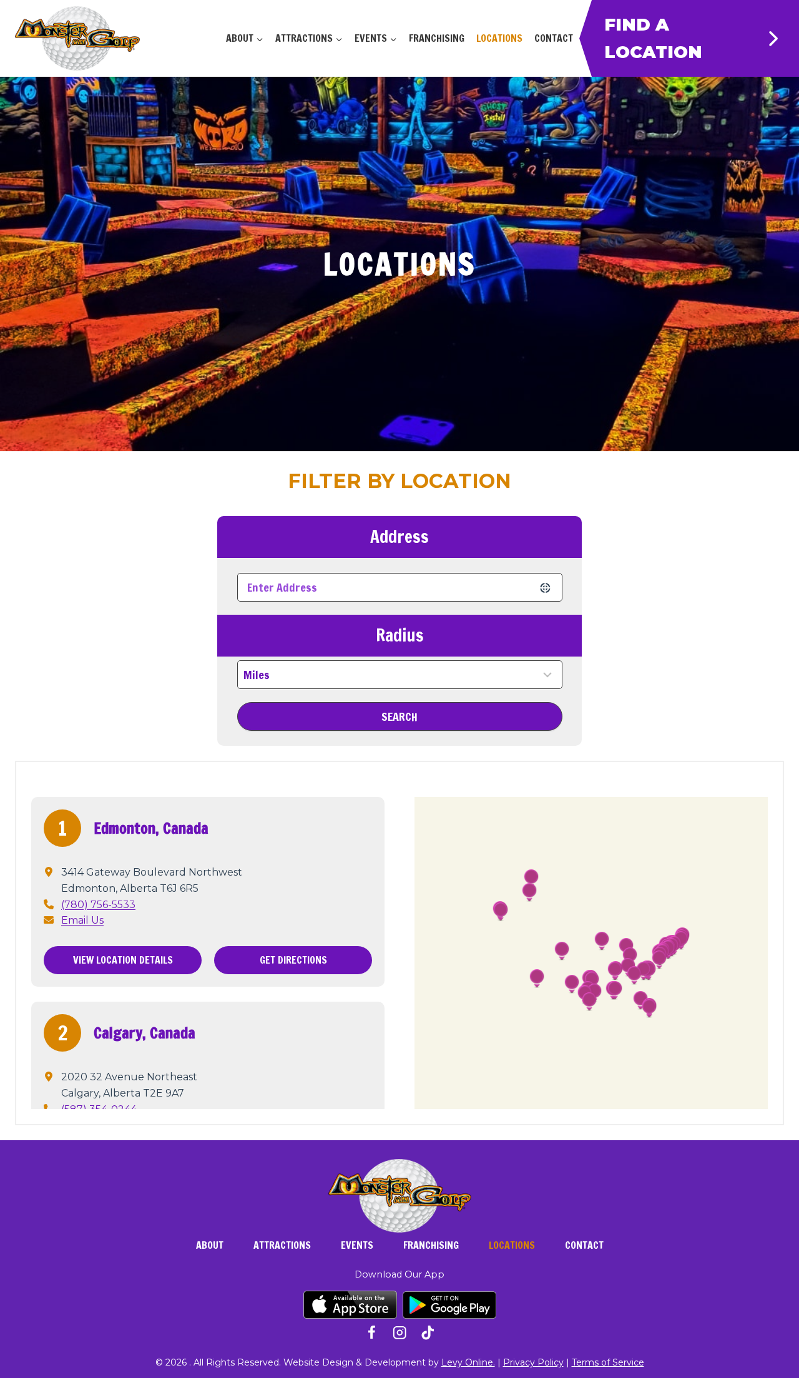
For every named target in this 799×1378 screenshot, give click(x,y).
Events (357, 1245)
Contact (553, 38)
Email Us (82, 920)
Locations (499, 38)
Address (399, 537)
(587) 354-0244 (99, 1109)
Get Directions (293, 960)
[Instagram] (400, 1333)
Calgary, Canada (144, 1032)
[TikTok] (428, 1333)
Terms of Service (608, 1362)
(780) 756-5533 (98, 905)
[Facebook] (372, 1333)
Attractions (282, 1245)
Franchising (436, 38)
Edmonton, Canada (151, 828)
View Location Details (123, 960)
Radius (400, 635)
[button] (531, 878)
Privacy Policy (533, 1362)
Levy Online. (468, 1362)
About (209, 1245)
